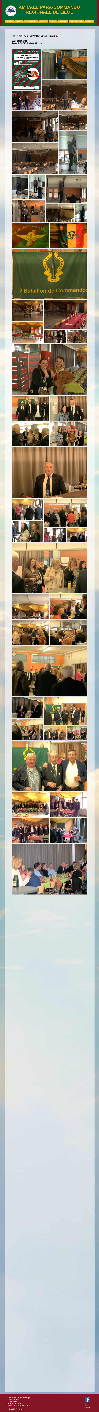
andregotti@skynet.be (14, 1403)
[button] (53, 21)
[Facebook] (87, 1399)
